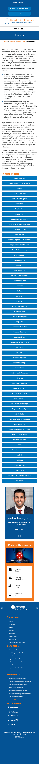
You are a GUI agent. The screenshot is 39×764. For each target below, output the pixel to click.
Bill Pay (19, 13)
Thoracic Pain (19, 470)
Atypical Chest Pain (19, 194)
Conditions (21, 42)
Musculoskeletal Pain (19, 327)
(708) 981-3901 (21, 2)
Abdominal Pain (19, 178)
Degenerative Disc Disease (19, 245)
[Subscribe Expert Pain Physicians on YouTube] (13, 725)
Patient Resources (19, 545)
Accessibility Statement (17, 642)
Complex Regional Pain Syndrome (19, 240)
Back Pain (19, 204)
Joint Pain (19, 296)
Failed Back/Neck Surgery (19, 276)
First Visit (18, 570)
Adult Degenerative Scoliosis (19, 183)
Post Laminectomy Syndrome (19, 419)
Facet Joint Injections (16, 688)
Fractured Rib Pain (19, 281)
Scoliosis (19, 455)
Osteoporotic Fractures (19, 373)
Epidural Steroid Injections (17, 679)
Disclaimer (12, 624)
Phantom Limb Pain (19, 388)
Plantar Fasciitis (19, 399)
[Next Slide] (21, 537)
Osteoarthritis (20, 368)
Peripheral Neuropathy (19, 383)
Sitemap (11, 630)
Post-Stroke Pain (19, 414)
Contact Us (12, 639)
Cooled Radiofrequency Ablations (20, 694)
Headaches (20, 286)
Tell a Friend (13, 636)
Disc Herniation (19, 255)
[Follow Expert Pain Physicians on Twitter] (13, 716)
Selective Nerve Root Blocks (18, 685)
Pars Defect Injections (16, 697)
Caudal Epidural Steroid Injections (20, 682)
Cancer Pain (19, 214)
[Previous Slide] (18, 537)
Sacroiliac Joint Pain (19, 450)
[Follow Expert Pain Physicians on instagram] (13, 712)
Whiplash (19, 481)
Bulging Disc (19, 209)
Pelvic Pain (19, 378)
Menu (16, 28)
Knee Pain (19, 301)
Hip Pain (19, 291)
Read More (13, 671)
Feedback (12, 633)
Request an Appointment (19, 9)
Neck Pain (19, 352)
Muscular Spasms (19, 332)
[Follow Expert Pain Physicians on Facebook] (13, 708)
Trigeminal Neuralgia (19, 409)
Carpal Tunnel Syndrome (19, 219)
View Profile (19, 529)
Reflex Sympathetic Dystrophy (19, 429)
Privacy (11, 627)
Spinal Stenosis (19, 465)
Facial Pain (19, 265)
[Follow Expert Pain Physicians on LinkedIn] (13, 720)
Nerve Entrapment (19, 358)
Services (12, 42)
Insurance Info (18, 594)
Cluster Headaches (19, 229)
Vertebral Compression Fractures (19, 475)
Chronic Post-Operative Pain (19, 224)
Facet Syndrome (19, 270)
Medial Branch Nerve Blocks (18, 691)
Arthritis (19, 188)
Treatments (13, 674)
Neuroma (19, 347)
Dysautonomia (19, 260)
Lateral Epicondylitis (19, 306)
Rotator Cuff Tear (19, 440)
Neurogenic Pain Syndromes (19, 342)
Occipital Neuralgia (19, 363)
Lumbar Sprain (19, 311)
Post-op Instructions (19, 578)
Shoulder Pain (19, 460)
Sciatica (19, 445)
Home (6, 42)
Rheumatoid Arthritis (19, 434)
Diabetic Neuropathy (19, 250)
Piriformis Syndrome (19, 393)
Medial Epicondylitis (20, 317)
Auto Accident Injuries (19, 199)
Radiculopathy (19, 424)
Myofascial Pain (19, 337)
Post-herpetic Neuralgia (19, 404)
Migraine (19, 322)
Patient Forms (17, 586)
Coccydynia (19, 235)
